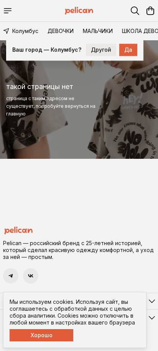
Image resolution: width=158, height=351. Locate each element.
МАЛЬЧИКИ (98, 31)
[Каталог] (7, 10)
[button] (10, 275)
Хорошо (42, 335)
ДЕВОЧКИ (61, 31)
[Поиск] (135, 10)
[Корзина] (150, 10)
